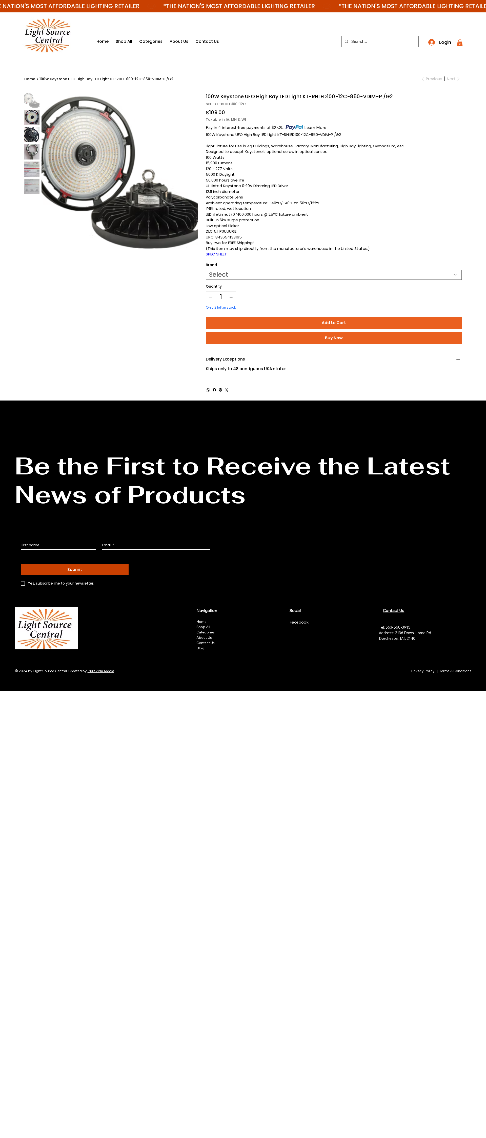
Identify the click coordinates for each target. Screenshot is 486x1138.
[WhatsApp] (208, 389)
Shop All (203, 627)
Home (202, 621)
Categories (205, 632)
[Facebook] (214, 389)
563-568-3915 (398, 627)
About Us (204, 637)
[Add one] (231, 297)
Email (108, 545)
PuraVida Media (101, 671)
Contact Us (205, 643)
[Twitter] (226, 389)
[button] (460, 42)
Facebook (300, 622)
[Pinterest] (220, 389)
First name (30, 545)
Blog (200, 648)
